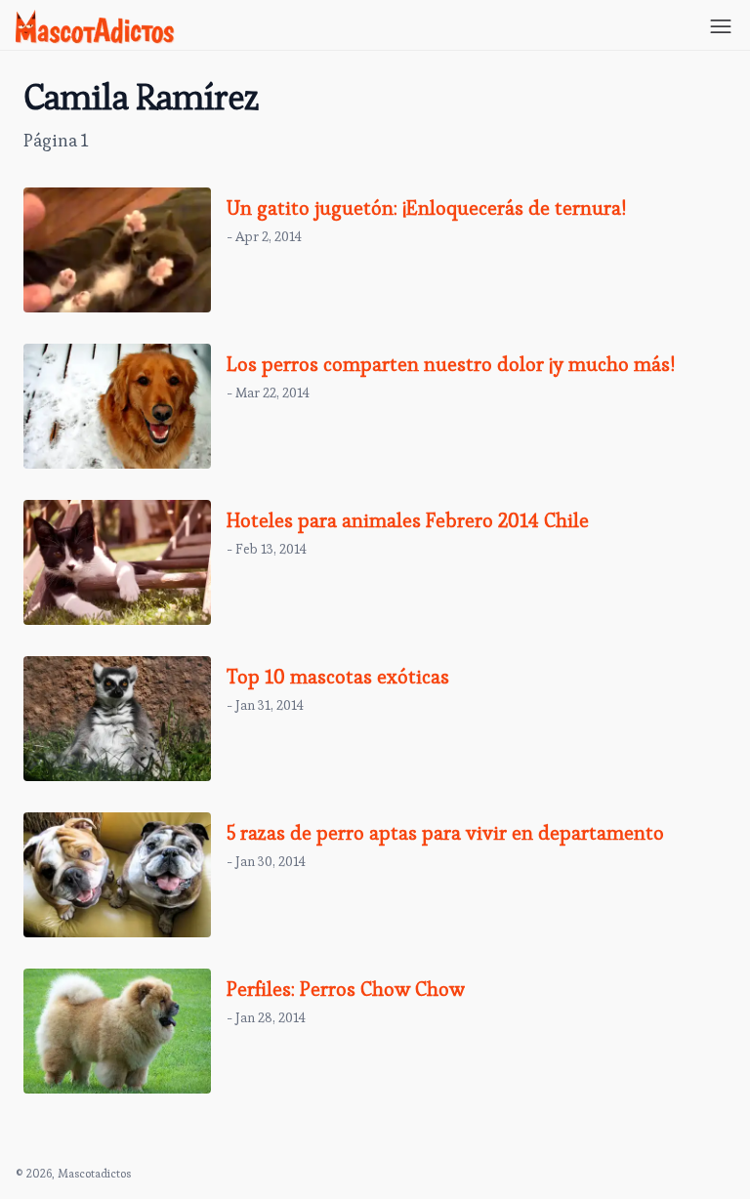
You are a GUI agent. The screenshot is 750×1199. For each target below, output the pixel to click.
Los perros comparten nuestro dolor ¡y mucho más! (451, 364)
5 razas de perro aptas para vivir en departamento (445, 833)
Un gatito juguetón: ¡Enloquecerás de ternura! (426, 208)
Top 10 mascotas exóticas (338, 676)
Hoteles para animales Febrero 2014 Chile (408, 520)
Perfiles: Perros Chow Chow (346, 989)
